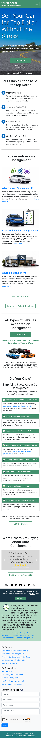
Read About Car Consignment (12, 654)
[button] (4, 560)
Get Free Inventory (8, 671)
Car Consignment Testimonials (12, 660)
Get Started (20, 60)
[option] (20, 560)
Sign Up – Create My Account (12, 681)
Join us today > (28, 73)
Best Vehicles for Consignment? (20, 230)
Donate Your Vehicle (9, 663)
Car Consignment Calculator (12, 675)
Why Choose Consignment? (17, 188)
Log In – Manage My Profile (11, 684)
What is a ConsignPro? (14, 272)
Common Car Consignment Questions (15, 657)
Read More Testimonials (20, 575)
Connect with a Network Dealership (14, 650)
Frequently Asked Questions (20, 306)
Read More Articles (21, 296)
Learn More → (18, 244)
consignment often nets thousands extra (17, 406)
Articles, (23, 633)
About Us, (24, 635)
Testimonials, (15, 635)
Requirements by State (10, 678)
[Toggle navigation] (37, 4)
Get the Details (21, 524)
